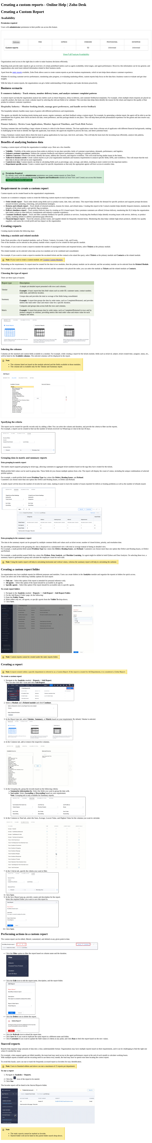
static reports (17, 72)
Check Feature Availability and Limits (19, 180)
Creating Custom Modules (53, 260)
